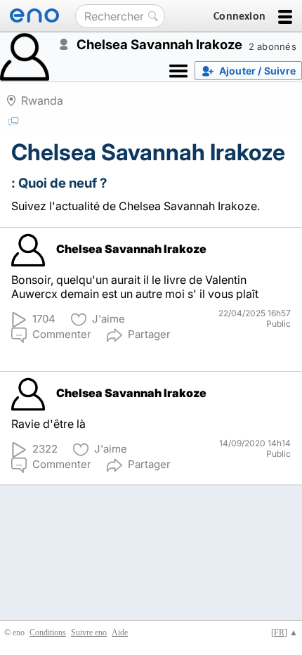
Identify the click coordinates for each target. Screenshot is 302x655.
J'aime (108, 318)
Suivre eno (89, 632)
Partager (149, 334)
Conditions (47, 632)
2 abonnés (272, 46)
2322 (45, 448)
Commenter (61, 334)
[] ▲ (284, 632)
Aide (120, 632)
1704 (43, 318)
